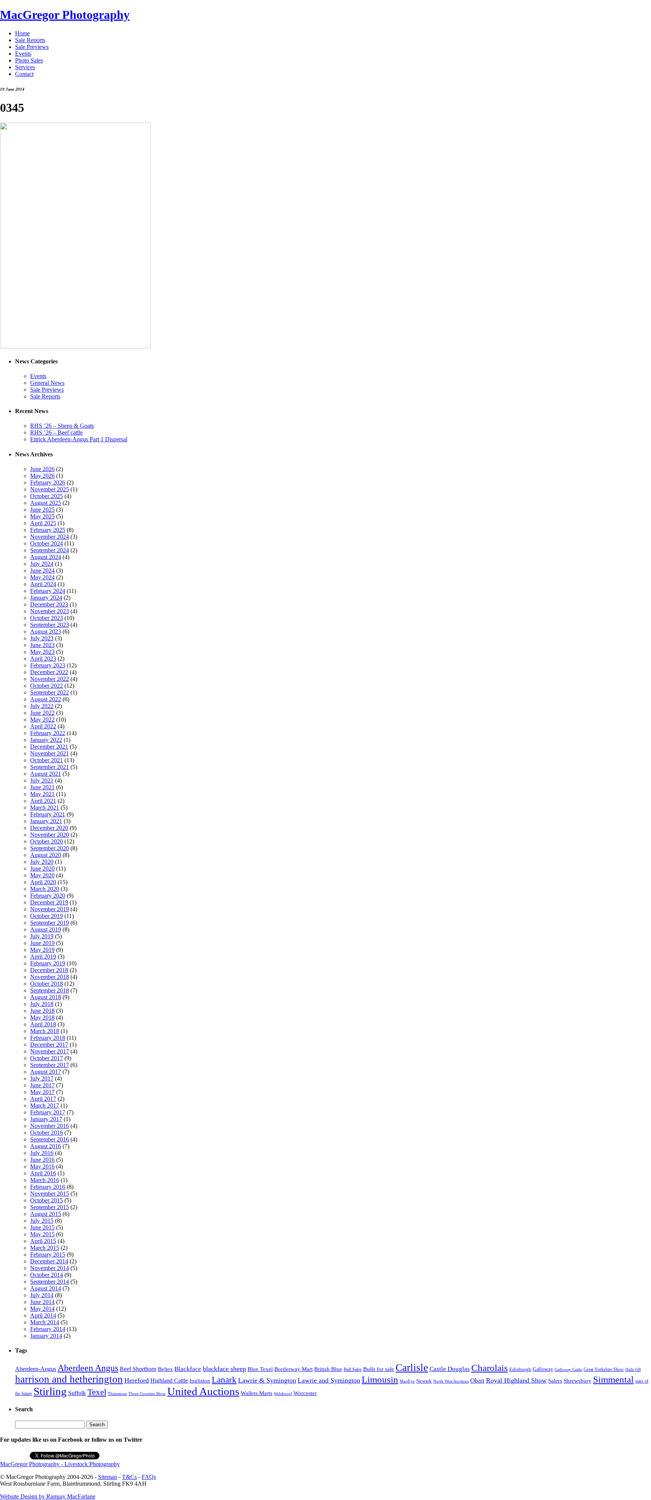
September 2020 (49, 848)
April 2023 (43, 658)
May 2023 (42, 652)
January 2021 (46, 821)
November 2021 (49, 753)
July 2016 (41, 1153)
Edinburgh (520, 1369)
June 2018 (42, 1011)
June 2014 (42, 1302)
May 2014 (42, 1308)
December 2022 (49, 672)
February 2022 (47, 733)
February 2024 (47, 591)
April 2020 (43, 882)
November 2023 (49, 611)
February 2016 (47, 1187)
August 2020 (45, 855)
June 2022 (42, 713)
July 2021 (41, 780)
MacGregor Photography (65, 14)
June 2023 (42, 645)
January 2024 (46, 597)
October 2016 (46, 1132)
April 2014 (43, 1315)
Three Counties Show (147, 1394)
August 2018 (45, 997)
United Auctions (203, 1391)
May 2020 (42, 875)
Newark (424, 1381)
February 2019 (47, 963)
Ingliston (199, 1381)
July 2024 (41, 564)
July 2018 (41, 1004)
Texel (96, 1392)
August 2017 (45, 1071)
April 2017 (43, 1099)
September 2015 (49, 1207)
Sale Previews (32, 47)
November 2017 (49, 1051)
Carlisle (412, 1367)
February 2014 (47, 1329)
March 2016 (44, 1180)
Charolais (489, 1368)
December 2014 (49, 1261)
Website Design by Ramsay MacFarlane (47, 1496)
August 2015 (45, 1214)
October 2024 (46, 543)
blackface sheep (224, 1368)
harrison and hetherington (69, 1379)
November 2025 (49, 489)
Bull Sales (353, 1369)
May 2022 (42, 719)
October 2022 (46, 685)
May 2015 (42, 1234)
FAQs (149, 1477)
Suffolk (77, 1393)
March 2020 (44, 889)
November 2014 (49, 1268)
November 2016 (49, 1126)
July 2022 (41, 706)
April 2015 (43, 1241)
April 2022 (43, 726)
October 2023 (46, 618)
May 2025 (42, 516)
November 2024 (49, 536)
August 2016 (45, 1146)
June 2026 (42, 469)
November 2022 (49, 679)
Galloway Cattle (568, 1369)
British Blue (328, 1369)
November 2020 (49, 834)
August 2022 (45, 699)
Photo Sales (29, 60)
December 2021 (49, 746)
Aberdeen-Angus (35, 1368)
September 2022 (49, 692)
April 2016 (43, 1173)
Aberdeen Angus (88, 1368)
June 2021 (42, 787)
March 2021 (44, 807)
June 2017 (42, 1085)
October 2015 (46, 1200)
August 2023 (45, 631)
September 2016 (49, 1139)
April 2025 (43, 523)
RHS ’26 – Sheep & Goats (62, 425)
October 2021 (46, 760)
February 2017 (47, 1112)
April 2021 (43, 801)
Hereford (136, 1380)
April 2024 (43, 584)
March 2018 (44, 1031)
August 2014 (45, 1288)
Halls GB (633, 1369)
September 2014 (49, 1281)
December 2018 (49, 970)
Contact (24, 74)
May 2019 (42, 950)
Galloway (543, 1369)
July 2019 (41, 936)
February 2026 (47, 482)
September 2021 (49, 767)
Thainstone (117, 1394)
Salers (555, 1380)
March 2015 (44, 1248)
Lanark (224, 1379)
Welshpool (283, 1393)
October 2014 (46, 1275)
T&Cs (129, 1477)
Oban (477, 1380)
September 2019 (49, 922)
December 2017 (49, 1044)
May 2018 (42, 1017)
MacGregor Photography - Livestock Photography (60, 1464)
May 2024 (42, 577)
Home (22, 33)
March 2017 (44, 1105)
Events (23, 53)
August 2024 (45, 557)
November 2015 (49, 1193)
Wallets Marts (256, 1393)
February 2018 (47, 1038)
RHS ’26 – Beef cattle (56, 432)
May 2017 (42, 1092)
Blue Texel (260, 1369)
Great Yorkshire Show (604, 1369)
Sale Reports (30, 40)
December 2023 (49, 604)
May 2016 (42, 1166)
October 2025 (46, 496)
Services (25, 67)
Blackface (187, 1368)
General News (47, 383)
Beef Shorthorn (138, 1369)
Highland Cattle (169, 1380)
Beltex (165, 1369)
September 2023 (49, 625)
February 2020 (47, 895)
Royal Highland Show (516, 1380)
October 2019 (46, 916)
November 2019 (49, 909)
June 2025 (42, 509)
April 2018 (43, 1024)
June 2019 (42, 943)
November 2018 (49, 977)
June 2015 (42, 1227)
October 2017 (46, 1058)
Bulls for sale (378, 1369)
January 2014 (46, 1336)
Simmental (613, 1379)
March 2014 (44, 1322)
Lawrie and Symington (329, 1380)
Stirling (50, 1391)
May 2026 (42, 476)
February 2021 (47, 814)
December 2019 (49, 902)
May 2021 (42, 794)
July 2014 (41, 1295)
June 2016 (42, 1160)
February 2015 (47, 1254)
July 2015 (41, 1220)
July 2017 (41, 1078)
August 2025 (45, 503)
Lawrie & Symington (267, 1380)
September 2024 (49, 550)
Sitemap (107, 1477)
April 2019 (43, 956)
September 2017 (49, 1065)
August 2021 (45, 774)
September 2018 (49, 990)
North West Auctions (451, 1381)
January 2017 (46, 1119)
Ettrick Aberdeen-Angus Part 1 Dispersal (78, 439)
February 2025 (47, 530)
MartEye (407, 1381)
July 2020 (41, 862)
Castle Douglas (449, 1368)
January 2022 (46, 740)
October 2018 (46, 983)
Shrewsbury (577, 1380)
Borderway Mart (293, 1369)
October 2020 (46, 841)
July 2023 (41, 638)
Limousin (380, 1379)
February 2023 (47, 665)
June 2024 (42, 570)
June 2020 (42, 868)
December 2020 (49, 828)
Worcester (305, 1393)
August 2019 (45, 929)
